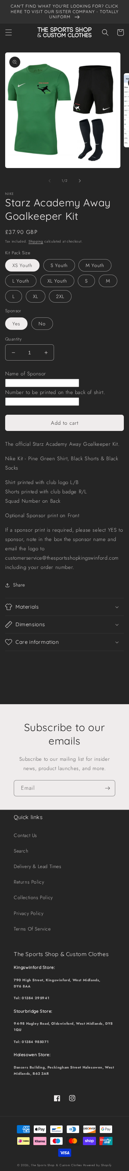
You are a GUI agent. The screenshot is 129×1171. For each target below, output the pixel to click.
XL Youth (57, 280)
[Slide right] (79, 180)
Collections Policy (33, 897)
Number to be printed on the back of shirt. (55, 392)
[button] (8, 32)
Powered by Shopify (97, 1165)
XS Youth (22, 265)
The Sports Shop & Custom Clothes (56, 1165)
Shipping (36, 241)
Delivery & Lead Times (38, 866)
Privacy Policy (28, 913)
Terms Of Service (32, 928)
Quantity (13, 339)
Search (21, 850)
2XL (60, 296)
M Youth (95, 265)
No (42, 323)
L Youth (20, 280)
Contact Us (25, 835)
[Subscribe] (107, 788)
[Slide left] (49, 180)
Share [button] (19, 584)
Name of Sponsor (25, 373)
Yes (16, 323)
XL (35, 296)
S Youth (59, 265)
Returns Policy (29, 881)
